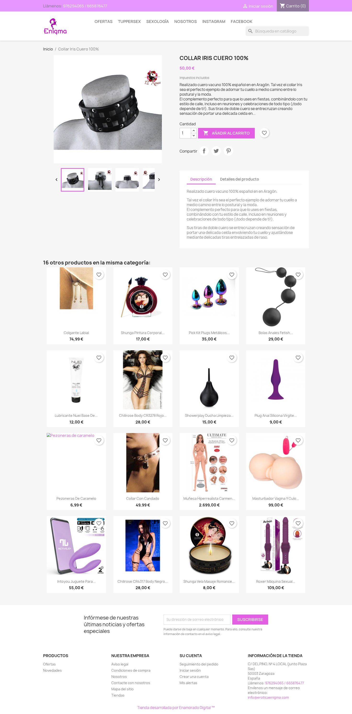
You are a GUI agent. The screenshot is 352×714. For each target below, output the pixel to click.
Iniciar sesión (190, 670)
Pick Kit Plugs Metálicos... (209, 332)
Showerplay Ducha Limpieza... (209, 415)
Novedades (52, 670)
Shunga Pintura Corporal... (143, 332)
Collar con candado (142, 498)
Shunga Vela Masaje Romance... (209, 581)
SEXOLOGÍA (157, 21)
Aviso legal (119, 664)
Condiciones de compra (130, 670)
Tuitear (216, 151)
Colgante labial (76, 332)
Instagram (213, 21)
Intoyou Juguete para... (76, 581)
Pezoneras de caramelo (76, 498)
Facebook (241, 21)
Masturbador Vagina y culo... (275, 498)
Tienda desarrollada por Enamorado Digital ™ (176, 707)
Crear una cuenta (194, 676)
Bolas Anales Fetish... (276, 332)
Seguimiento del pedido (199, 664)
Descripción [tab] (201, 179)
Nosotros (185, 21)
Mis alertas (188, 683)
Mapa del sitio (122, 689)
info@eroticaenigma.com (268, 697)
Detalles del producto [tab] (239, 179)
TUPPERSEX (129, 21)
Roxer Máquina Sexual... (275, 581)
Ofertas (104, 21)
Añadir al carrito (226, 133)
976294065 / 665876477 (85, 6)
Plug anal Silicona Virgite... (276, 415)
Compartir (204, 151)
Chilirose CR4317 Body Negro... (143, 581)
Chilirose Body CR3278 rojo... (143, 415)
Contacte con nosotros (130, 683)
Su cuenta (191, 655)
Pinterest (228, 151)
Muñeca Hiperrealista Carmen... (209, 498)
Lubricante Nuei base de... (76, 415)
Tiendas (118, 695)
